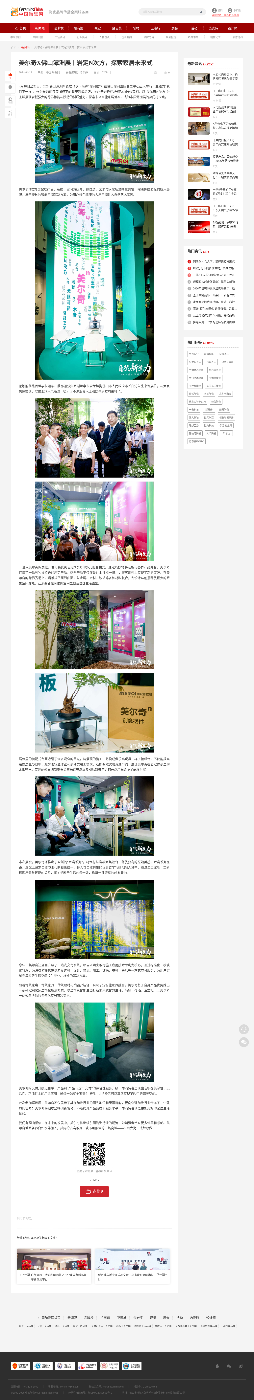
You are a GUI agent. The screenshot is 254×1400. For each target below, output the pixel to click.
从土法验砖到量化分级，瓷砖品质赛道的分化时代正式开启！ (216, 315)
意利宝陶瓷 (225, 394)
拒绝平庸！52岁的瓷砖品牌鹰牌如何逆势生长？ (216, 322)
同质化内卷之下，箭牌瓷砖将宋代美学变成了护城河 (225, 78)
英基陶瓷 (209, 394)
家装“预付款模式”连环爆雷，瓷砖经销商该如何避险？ (216, 308)
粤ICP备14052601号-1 (100, 1392)
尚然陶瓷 (194, 394)
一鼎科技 (194, 409)
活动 (179, 1318)
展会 (166, 1318)
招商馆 (105, 1318)
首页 (13, 47)
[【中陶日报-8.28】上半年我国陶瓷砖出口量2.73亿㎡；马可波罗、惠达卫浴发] (199, 95)
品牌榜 (88, 1318)
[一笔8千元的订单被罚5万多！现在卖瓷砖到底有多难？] (199, 194)
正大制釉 (194, 417)
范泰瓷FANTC (196, 441)
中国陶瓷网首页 (49, 1318)
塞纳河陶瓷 (195, 433)
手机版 (237, 10)
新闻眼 (25, 47)
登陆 (220, 10)
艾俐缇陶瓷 (215, 378)
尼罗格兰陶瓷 (214, 386)
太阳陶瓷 (211, 433)
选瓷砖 (194, 1318)
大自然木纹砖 (196, 378)
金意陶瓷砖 (195, 362)
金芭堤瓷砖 (215, 370)
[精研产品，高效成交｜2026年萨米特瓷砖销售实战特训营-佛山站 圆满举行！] (199, 161)
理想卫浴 (194, 425)
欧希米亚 (209, 417)
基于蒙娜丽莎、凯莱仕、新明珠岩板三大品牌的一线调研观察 (216, 295)
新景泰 (209, 409)
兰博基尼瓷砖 (196, 370)
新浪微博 (241, 1366)
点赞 (98, 1191)
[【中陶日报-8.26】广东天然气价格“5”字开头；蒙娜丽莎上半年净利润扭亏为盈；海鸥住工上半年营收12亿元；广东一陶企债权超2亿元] (199, 210)
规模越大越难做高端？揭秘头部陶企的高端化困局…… (216, 281)
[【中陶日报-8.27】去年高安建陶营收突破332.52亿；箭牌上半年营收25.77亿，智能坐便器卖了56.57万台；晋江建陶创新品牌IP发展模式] (199, 145)
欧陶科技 (209, 425)
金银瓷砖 (224, 354)
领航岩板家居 (226, 417)
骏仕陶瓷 (216, 401)
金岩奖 (138, 1318)
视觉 (153, 1318)
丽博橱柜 (209, 354)
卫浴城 (121, 1318)
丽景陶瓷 (224, 409)
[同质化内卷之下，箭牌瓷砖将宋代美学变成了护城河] (199, 79)
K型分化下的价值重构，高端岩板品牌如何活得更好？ (225, 128)
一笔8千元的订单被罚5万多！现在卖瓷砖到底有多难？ (225, 193)
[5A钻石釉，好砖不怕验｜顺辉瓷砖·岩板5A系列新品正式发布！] (199, 227)
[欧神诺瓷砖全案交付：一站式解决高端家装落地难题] (199, 178)
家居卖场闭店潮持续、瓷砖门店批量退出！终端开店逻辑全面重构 (216, 302)
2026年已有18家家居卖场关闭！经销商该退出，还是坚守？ (216, 288)
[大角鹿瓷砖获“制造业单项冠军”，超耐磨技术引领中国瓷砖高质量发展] (199, 112)
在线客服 (217, 1366)
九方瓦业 (194, 354)
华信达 (226, 433)
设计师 (211, 1318)
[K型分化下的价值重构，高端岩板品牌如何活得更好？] (199, 128)
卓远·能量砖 (225, 425)
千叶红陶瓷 (195, 386)
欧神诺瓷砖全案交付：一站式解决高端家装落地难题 (225, 177)
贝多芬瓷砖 (228, 362)
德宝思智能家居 (197, 401)
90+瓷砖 (211, 362)
